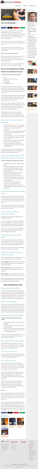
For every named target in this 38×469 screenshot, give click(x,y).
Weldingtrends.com (31, 34)
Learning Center (31, 5)
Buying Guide (18, 5)
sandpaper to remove (15, 125)
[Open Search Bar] (37, 5)
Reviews (25, 5)
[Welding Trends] (10, 2)
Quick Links (14, 442)
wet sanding (16, 135)
